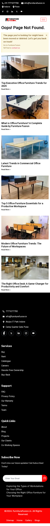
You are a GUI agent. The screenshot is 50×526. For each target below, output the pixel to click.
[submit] (44, 478)
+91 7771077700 (11, 3)
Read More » (6, 89)
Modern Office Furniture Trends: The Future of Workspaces (21, 245)
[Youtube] (23, 11)
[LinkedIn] (13, 11)
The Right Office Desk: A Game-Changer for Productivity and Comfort (24, 285)
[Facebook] (4, 11)
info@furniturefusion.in (34, 3)
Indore (7, 7)
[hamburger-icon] (43, 20)
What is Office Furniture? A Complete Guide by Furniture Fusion (21, 124)
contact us (16, 48)
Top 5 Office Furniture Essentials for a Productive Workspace (22, 205)
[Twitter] (18, 11)
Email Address (10, 473)
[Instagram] (9, 11)
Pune (17, 7)
